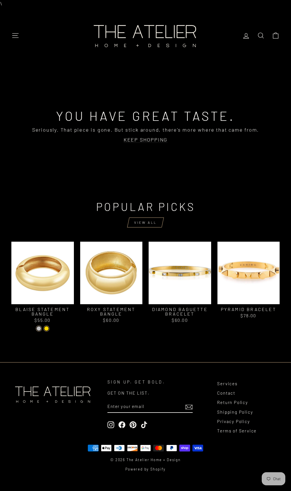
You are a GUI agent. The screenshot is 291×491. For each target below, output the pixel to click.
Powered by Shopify (145, 469)
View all (145, 222)
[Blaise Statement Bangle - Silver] (38, 328)
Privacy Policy (233, 421)
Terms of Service (237, 430)
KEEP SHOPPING (145, 139)
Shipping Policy (235, 412)
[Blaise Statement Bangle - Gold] (46, 328)
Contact (226, 392)
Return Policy (232, 402)
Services (227, 383)
